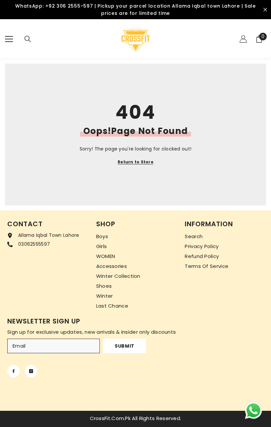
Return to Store (135, 162)
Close (265, 9)
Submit (125, 346)
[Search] (28, 39)
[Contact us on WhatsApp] (253, 410)
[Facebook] (13, 371)
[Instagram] (31, 371)
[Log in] (243, 39)
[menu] (9, 39)
